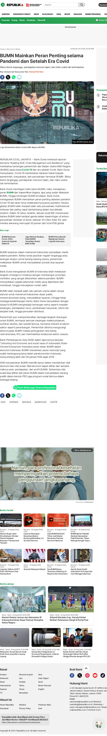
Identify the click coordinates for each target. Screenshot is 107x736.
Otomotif (41, 20)
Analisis (22, 682)
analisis (77, 14)
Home (2, 49)
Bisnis (22, 20)
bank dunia (26, 402)
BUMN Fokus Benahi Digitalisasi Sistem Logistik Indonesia (57, 239)
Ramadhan (23, 693)
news (67, 14)
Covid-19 (27, 169)
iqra (59, 14)
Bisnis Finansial (93, 14)
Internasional (5, 685)
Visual (21, 689)
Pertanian (31, 20)
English (41, 689)
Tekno (21, 685)
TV (1, 693)
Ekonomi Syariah (21, 14)
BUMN (10, 192)
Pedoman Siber (44, 705)
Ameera (3, 674)
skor (36, 14)
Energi (14, 20)
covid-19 (53, 402)
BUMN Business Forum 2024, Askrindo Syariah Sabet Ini (9, 240)
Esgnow (3, 689)
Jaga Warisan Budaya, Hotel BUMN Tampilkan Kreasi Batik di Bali (34, 240)
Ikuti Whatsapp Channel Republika (36, 387)
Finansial (6, 20)
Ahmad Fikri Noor (36, 72)
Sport (40, 682)
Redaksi (22, 705)
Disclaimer (4, 708)
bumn (3, 402)
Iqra (20, 678)
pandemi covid (40, 402)
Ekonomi (10, 49)
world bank (14, 402)
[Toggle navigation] (2, 5)
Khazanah (4, 678)
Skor (40, 674)
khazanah (47, 14)
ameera (6, 14)
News (2, 682)
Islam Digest (43, 678)
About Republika (7, 705)
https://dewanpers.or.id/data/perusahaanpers (21, 722)
